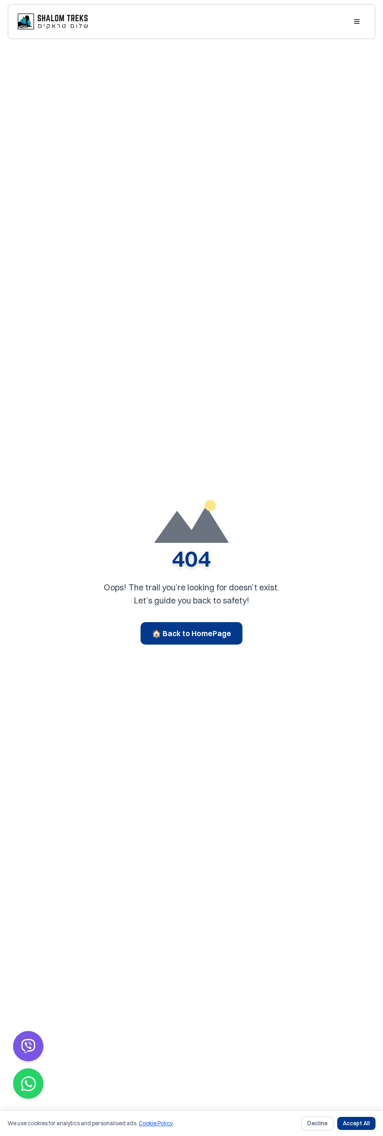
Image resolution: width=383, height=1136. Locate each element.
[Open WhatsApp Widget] (28, 1083)
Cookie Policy (156, 1123)
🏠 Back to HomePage (191, 633)
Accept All (356, 1123)
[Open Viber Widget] (28, 1046)
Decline (317, 1123)
